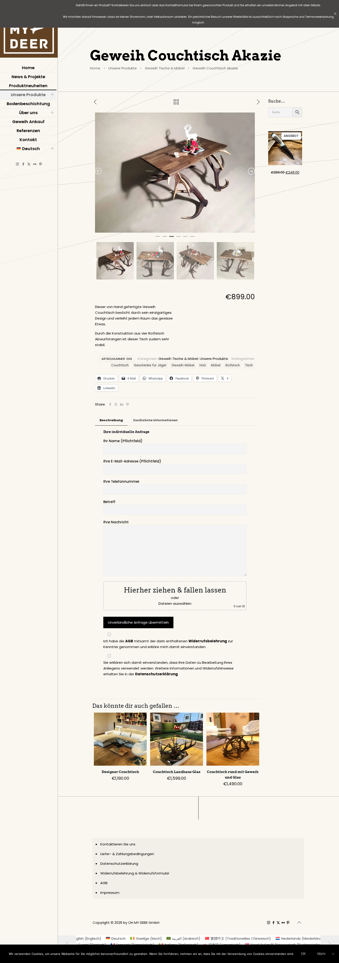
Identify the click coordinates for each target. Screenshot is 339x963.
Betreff (109, 501)
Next (253, 259)
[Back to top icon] (299, 922)
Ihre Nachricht (116, 522)
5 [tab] (185, 238)
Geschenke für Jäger (150, 365)
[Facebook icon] (23, 164)
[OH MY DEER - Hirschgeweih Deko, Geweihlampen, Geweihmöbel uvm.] (29, 30)
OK (303, 953)
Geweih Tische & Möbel (164, 68)
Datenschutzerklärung (156, 674)
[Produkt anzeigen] (140, 719)
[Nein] (333, 953)
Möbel (215, 365)
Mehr (321, 953)
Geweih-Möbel (183, 365)
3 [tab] (171, 238)
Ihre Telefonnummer (121, 481)
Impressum (109, 892)
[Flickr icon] (34, 164)
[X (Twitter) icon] (29, 164)
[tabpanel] (175, 173)
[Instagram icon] (17, 164)
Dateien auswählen (174, 603)
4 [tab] (178, 238)
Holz (202, 365)
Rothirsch (233, 365)
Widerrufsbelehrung (207, 641)
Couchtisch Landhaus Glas (176, 772)
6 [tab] (192, 238)
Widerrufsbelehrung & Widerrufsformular (134, 873)
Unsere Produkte (122, 68)
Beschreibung (111, 420)
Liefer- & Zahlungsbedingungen (127, 853)
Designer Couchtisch (120, 772)
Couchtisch (120, 365)
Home (95, 68)
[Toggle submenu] (52, 94)
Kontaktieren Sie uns (117, 844)
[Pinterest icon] (40, 164)
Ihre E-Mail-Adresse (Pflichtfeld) (132, 461)
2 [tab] (164, 238)
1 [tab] (157, 238)
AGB (129, 641)
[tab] (111, 420)
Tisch (249, 365)
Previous (95, 259)
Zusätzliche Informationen (155, 420)
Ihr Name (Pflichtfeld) (123, 441)
